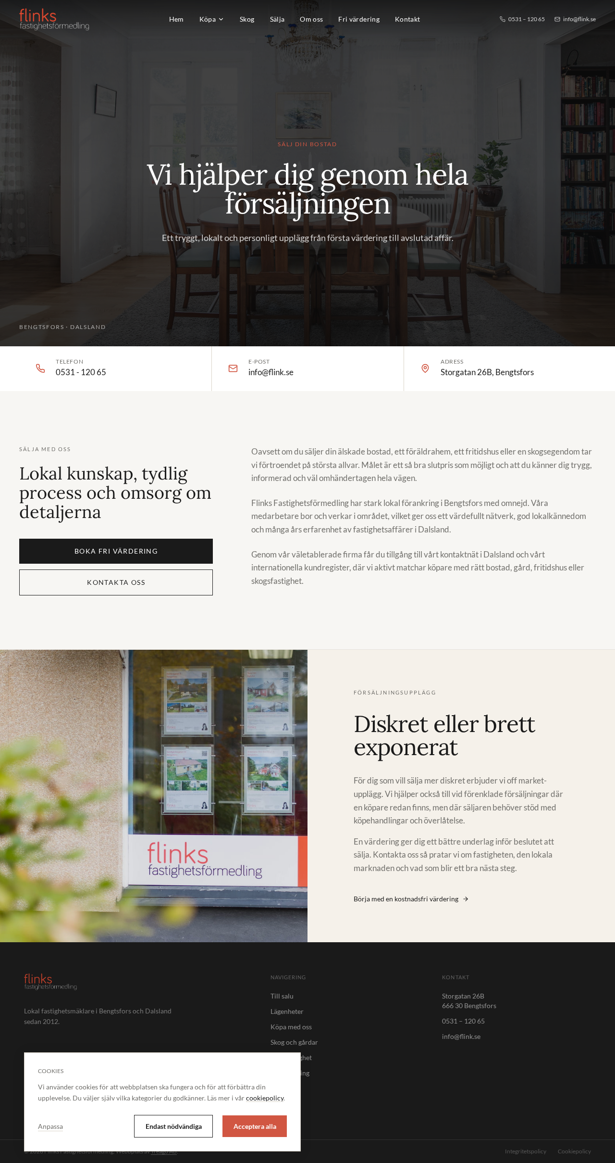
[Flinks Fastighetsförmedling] (54, 19)
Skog (247, 19)
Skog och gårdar (294, 1042)
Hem (176, 19)
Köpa (207, 19)
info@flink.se (579, 19)
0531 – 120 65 (526, 19)
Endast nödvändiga (174, 1126)
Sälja (277, 19)
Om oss (311, 19)
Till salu (282, 996)
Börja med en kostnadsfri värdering (406, 899)
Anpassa (50, 1126)
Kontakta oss (116, 582)
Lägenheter (287, 1011)
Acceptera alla (255, 1126)
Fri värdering (359, 19)
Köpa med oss (291, 1027)
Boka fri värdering (116, 551)
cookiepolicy (264, 1098)
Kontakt (407, 19)
